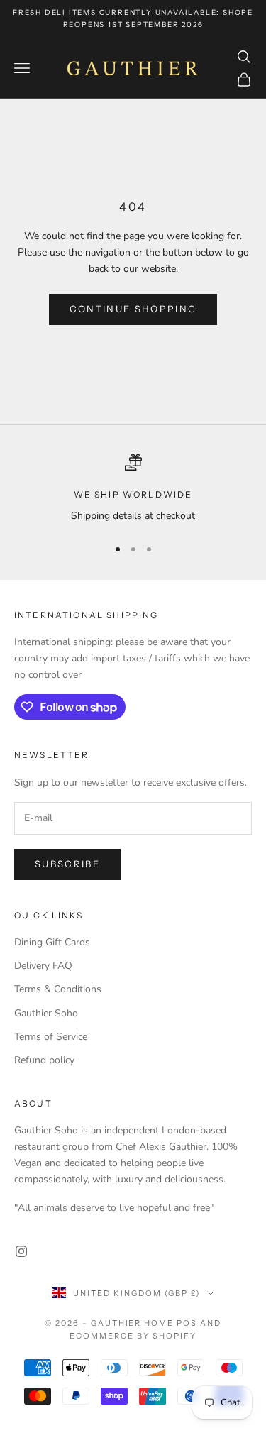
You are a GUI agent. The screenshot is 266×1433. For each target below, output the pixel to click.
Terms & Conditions (57, 989)
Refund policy (44, 1060)
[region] (133, 489)
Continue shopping (133, 308)
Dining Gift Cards (52, 942)
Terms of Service (50, 1036)
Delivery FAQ (43, 965)
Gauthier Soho (46, 1013)
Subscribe (67, 863)
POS (187, 1323)
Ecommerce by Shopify (133, 1336)
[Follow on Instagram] (21, 1251)
